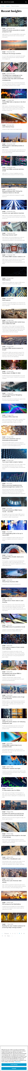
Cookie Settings (14, 1064)
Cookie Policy (18, 1061)
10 (24, 933)
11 (3, 936)
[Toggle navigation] (2, 2)
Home (2, 6)
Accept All (14, 1068)
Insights (8, 6)
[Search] (26, 2)
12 (5, 936)
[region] (14, 1058)
